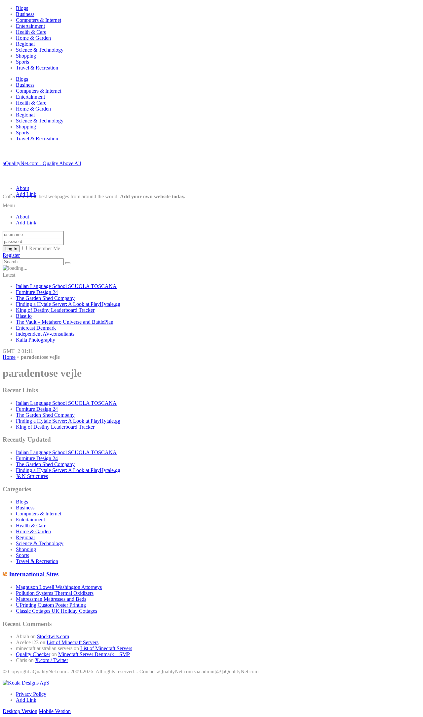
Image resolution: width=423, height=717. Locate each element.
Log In (11, 248)
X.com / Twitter (51, 660)
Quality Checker (33, 654)
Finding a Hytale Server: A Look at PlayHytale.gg (68, 304)
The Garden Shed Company (45, 298)
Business (25, 14)
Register (11, 255)
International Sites (33, 574)
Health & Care (31, 32)
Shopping (26, 56)
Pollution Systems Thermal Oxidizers (55, 593)
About (22, 188)
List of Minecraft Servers (72, 642)
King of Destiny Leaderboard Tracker (55, 310)
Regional (25, 44)
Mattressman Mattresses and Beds (51, 599)
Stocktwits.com (53, 636)
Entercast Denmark (36, 328)
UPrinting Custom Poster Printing (51, 605)
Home (9, 357)
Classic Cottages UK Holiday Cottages (56, 611)
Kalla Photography (35, 340)
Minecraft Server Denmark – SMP (94, 654)
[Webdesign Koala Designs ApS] (26, 683)
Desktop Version (20, 711)
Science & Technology (39, 50)
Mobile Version (55, 711)
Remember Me (44, 248)
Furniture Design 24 (37, 292)
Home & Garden (33, 38)
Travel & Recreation (37, 68)
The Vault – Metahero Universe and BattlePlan (64, 322)
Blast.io (24, 316)
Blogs (22, 8)
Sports (22, 62)
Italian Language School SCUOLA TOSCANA (66, 286)
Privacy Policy (31, 694)
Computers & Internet (38, 20)
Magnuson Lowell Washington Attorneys (59, 587)
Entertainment (30, 26)
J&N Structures (32, 476)
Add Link (26, 194)
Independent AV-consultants (45, 334)
